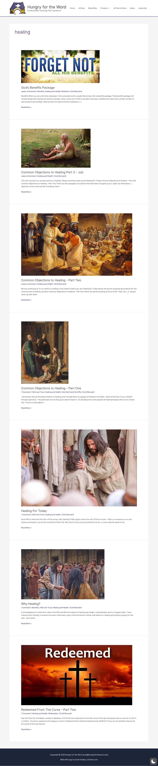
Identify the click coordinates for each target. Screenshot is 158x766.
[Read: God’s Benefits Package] (60, 66)
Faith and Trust (38, 392)
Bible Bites (92, 8)
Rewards (65, 91)
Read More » (26, 107)
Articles (81, 8)
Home (72, 8)
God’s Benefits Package (38, 87)
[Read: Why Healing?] (62, 574)
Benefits (40, 91)
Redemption (53, 713)
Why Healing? (30, 604)
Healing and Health (53, 91)
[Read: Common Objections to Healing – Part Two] (76, 244)
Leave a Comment (28, 91)
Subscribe (142, 8)
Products (104, 8)
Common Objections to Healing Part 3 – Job (52, 172)
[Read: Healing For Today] (79, 468)
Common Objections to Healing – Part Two (51, 280)
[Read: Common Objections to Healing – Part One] (44, 352)
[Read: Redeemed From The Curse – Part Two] (76, 675)
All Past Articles (120, 8)
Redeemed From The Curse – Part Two (48, 709)
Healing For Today (34, 511)
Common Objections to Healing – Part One (51, 388)
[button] (153, 761)
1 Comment (25, 392)
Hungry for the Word (46, 7)
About (132, 8)
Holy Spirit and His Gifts (71, 392)
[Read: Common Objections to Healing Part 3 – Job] (56, 148)
